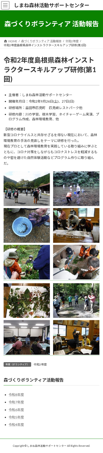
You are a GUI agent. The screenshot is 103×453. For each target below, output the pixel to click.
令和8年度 (16, 395)
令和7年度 (16, 402)
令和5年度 (16, 417)
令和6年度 (16, 409)
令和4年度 (16, 425)
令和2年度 (40, 364)
